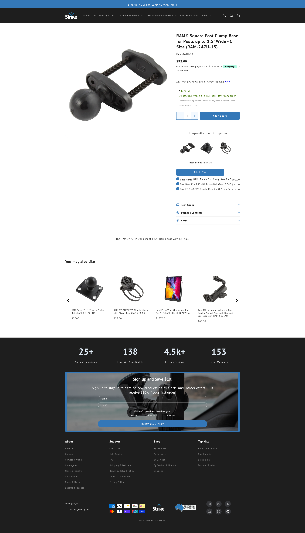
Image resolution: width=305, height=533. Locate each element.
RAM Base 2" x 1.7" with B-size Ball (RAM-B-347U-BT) (208, 184)
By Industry (160, 454)
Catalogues (71, 465)
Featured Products (207, 465)
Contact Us (115, 448)
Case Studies (71, 476)
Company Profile (73, 459)
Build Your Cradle (207, 448)
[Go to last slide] (68, 300)
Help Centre (115, 454)
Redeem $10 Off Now (152, 423)
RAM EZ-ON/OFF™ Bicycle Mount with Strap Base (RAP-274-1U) (214, 189)
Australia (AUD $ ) (76, 509)
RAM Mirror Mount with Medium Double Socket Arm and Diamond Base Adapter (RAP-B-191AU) (215, 313)
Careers (69, 454)
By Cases (158, 470)
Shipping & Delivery (120, 465)
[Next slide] (237, 300)
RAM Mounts (204, 454)
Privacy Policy (116, 482)
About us (70, 448)
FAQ (111, 459)
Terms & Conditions (119, 476)
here (227, 81)
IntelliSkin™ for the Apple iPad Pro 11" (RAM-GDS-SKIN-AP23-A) (173, 311)
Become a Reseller (74, 487)
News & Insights (73, 470)
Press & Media (72, 482)
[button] (89, 15)
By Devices (159, 459)
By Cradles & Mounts (165, 465)
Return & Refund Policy (121, 470)
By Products (160, 448)
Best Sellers (204, 459)
